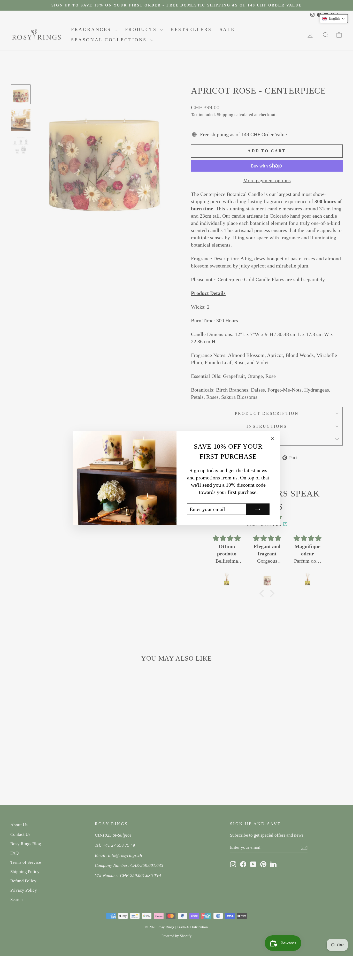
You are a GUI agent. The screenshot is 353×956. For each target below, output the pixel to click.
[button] (334, 18)
